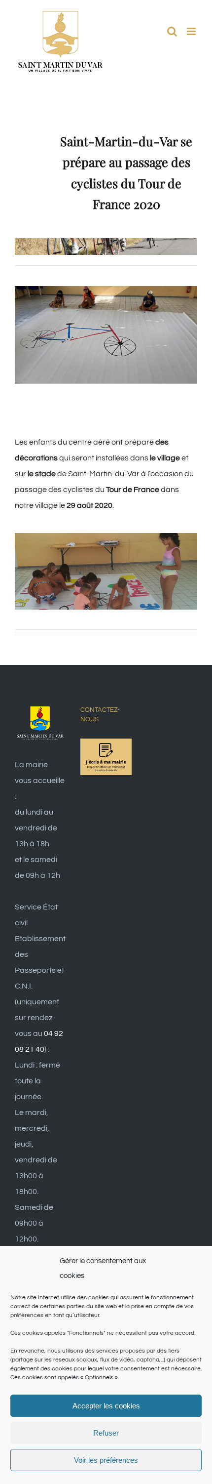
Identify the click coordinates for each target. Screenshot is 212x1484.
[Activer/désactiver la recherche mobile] (172, 31)
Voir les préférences (106, 1460)
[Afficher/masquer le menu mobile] (192, 31)
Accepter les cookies (106, 1406)
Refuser (106, 1433)
